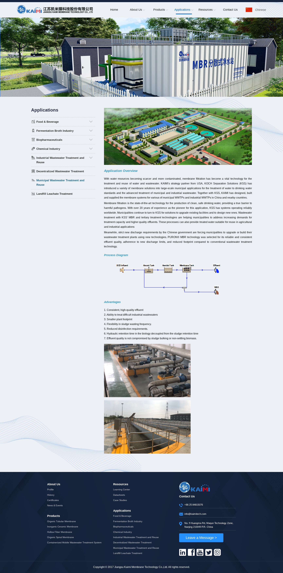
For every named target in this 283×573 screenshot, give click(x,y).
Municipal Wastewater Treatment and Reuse (136, 548)
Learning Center (121, 489)
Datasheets (119, 495)
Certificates (53, 500)
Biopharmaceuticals (49, 139)
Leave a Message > (201, 538)
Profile (50, 489)
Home (114, 9)
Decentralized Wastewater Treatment (60, 171)
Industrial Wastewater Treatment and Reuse (136, 537)
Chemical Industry (48, 148)
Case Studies (120, 500)
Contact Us (230, 9)
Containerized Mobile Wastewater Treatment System (74, 542)
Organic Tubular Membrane (61, 521)
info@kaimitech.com (195, 513)
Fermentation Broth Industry (55, 130)
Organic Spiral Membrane (60, 537)
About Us (136, 9)
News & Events (55, 505)
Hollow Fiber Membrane (59, 532)
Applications (182, 9)
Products (159, 9)
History (50, 495)
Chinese (260, 9)
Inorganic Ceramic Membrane (62, 526)
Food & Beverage (47, 121)
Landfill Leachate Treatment (54, 193)
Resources (205, 9)
